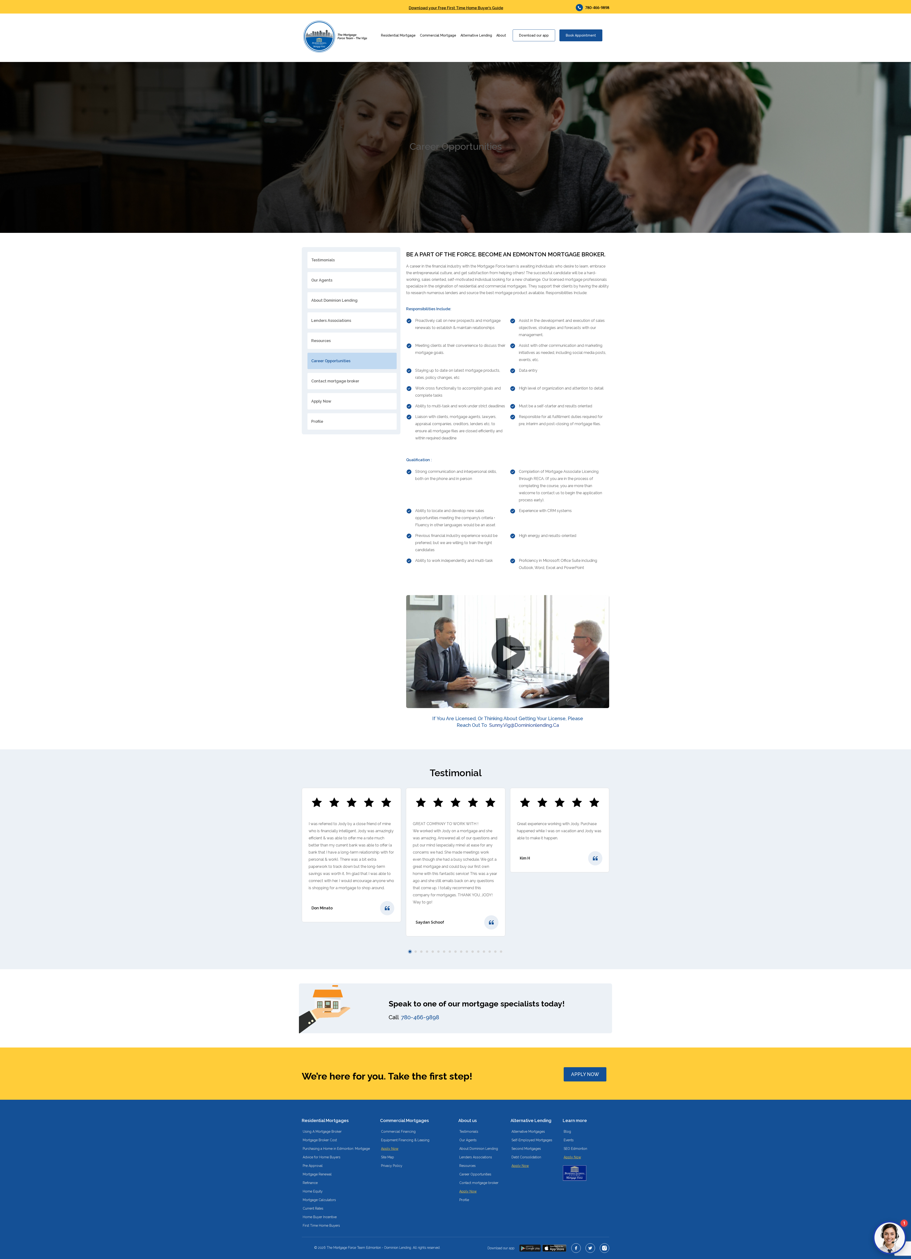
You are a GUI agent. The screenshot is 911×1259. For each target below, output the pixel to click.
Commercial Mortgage (438, 35)
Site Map (387, 1157)
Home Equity (313, 1191)
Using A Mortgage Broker (322, 1131)
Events (569, 1140)
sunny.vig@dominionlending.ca (524, 725)
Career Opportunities (330, 361)
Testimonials (323, 260)
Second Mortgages (526, 1149)
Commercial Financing (398, 1131)
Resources (321, 340)
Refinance (310, 1183)
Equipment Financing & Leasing (405, 1140)
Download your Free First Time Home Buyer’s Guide (456, 8)
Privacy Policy (391, 1166)
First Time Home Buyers (321, 1225)
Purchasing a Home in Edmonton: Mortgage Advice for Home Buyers (336, 1153)
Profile (317, 421)
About (501, 35)
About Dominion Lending (334, 300)
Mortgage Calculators (319, 1200)
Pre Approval (313, 1166)
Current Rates (313, 1208)
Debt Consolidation (526, 1157)
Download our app (534, 35)
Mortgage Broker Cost (320, 1140)
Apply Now (321, 401)
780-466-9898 (597, 7)
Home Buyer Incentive (320, 1217)
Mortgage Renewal (317, 1174)
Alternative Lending (476, 35)
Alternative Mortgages (528, 1131)
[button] (410, 951)
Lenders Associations (331, 320)
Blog (567, 1131)
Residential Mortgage (398, 35)
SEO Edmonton (575, 1149)
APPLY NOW (585, 1074)
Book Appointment (581, 35)
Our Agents (321, 280)
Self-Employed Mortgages (531, 1140)
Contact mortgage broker (335, 381)
